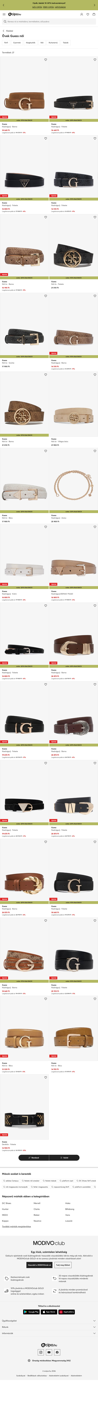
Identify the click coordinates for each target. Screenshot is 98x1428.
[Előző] (4, 5)
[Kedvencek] (88, 14)
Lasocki (68, 1221)
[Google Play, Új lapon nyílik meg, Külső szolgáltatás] (31, 1312)
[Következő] (94, 5)
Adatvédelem (76, 1375)
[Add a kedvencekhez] (46, 60)
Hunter (5, 1209)
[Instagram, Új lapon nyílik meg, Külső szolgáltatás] (41, 1352)
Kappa (5, 1221)
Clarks (37, 1209)
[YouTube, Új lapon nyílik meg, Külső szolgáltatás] (49, 1352)
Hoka (67, 1203)
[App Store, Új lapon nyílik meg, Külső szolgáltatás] (49, 1312)
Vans (67, 1215)
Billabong (69, 1209)
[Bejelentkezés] (82, 14)
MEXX (5, 1215)
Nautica (37, 1221)
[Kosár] (94, 14)
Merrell (37, 1203)
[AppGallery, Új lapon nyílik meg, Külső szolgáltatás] (66, 1312)
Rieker (37, 1215)
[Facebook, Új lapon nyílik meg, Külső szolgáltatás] (57, 1352)
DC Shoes (6, 1203)
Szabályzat (20, 1375)
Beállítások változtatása (37, 1375)
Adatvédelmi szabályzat (59, 1375)
